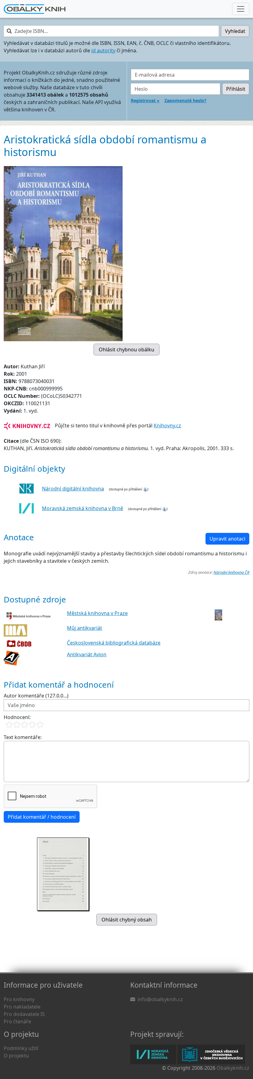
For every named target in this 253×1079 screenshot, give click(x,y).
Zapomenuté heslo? (185, 100)
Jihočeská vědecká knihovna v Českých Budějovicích (211, 1054)
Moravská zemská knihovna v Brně (82, 508)
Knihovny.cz (167, 425)
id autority (103, 50)
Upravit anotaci (227, 538)
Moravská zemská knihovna (153, 1054)
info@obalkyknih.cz (160, 999)
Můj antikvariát (84, 628)
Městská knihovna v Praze (97, 613)
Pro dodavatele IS (24, 1014)
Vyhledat (235, 31)
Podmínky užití (21, 1048)
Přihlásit (235, 89)
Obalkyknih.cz (233, 1068)
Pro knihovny (19, 999)
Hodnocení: (17, 717)
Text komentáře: (23, 737)
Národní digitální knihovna (73, 488)
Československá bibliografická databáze (113, 642)
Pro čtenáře (17, 1021)
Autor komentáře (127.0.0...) (36, 695)
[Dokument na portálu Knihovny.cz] (27, 425)
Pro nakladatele (22, 1006)
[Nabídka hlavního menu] (240, 9)
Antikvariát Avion (86, 654)
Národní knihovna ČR (231, 572)
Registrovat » (145, 100)
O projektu (16, 1055)
